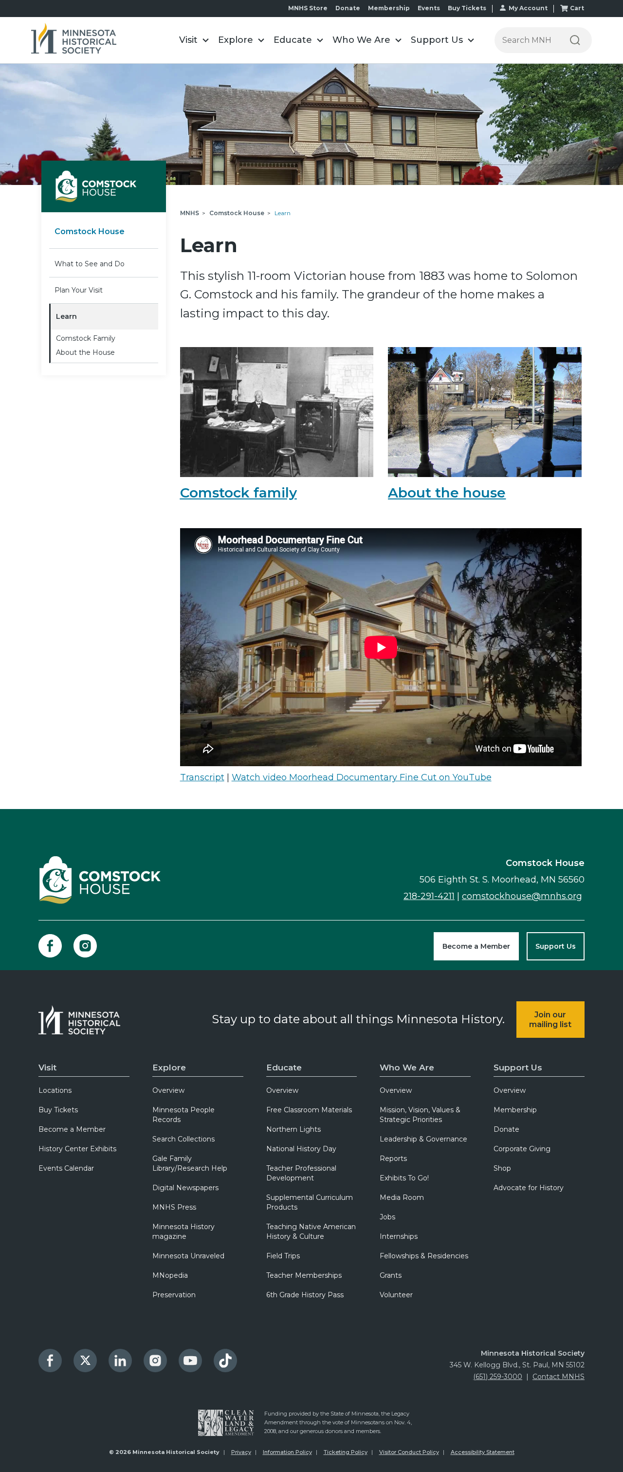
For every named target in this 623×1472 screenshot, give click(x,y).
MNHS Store (308, 8)
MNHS (189, 213)
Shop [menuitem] (502, 1168)
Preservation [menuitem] (174, 1294)
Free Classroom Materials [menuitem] (309, 1109)
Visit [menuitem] (47, 1067)
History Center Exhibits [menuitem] (77, 1148)
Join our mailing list (550, 1019)
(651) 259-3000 (497, 1376)
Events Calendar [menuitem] (66, 1168)
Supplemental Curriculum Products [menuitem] (309, 1202)
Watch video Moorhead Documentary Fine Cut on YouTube (362, 777)
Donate (347, 8)
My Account (528, 8)
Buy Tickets (467, 8)
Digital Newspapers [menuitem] (185, 1187)
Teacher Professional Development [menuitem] (301, 1173)
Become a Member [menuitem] (72, 1129)
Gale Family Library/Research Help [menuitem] (189, 1163)
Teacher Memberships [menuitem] (304, 1275)
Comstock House (90, 231)
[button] (193, 40)
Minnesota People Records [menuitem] (183, 1114)
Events (429, 8)
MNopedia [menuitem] (170, 1275)
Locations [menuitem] (55, 1090)
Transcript (202, 777)
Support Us (555, 946)
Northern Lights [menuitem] (293, 1129)
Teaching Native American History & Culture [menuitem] (311, 1231)
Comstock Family (85, 338)
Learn (66, 316)
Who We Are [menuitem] (407, 1067)
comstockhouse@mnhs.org (522, 896)
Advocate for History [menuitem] (529, 1187)
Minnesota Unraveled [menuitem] (188, 1255)
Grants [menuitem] (391, 1275)
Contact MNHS (558, 1376)
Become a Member (476, 946)
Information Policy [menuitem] (287, 1452)
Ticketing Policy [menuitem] (345, 1452)
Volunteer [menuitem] (396, 1294)
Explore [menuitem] (169, 1067)
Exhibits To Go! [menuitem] (404, 1178)
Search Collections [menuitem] (183, 1139)
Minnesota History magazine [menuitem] (183, 1231)
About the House (85, 352)
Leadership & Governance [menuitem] (423, 1139)
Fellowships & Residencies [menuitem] (424, 1255)
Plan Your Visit (79, 290)
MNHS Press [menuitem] (174, 1207)
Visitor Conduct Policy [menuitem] (409, 1452)
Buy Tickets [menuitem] (58, 1109)
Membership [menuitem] (515, 1109)
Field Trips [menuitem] (283, 1255)
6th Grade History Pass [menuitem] (305, 1294)
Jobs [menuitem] (387, 1217)
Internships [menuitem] (399, 1236)
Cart (577, 8)
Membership (389, 8)
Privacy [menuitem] (241, 1452)
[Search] (575, 40)
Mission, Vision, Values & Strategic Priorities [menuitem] (420, 1114)
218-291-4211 (429, 896)
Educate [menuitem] (284, 1067)
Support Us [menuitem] (518, 1067)
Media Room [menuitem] (402, 1197)
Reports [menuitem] (393, 1158)
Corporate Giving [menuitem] (522, 1148)
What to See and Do (90, 263)
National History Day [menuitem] (301, 1148)
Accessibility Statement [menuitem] (482, 1452)
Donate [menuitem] (506, 1129)
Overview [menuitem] (168, 1090)
